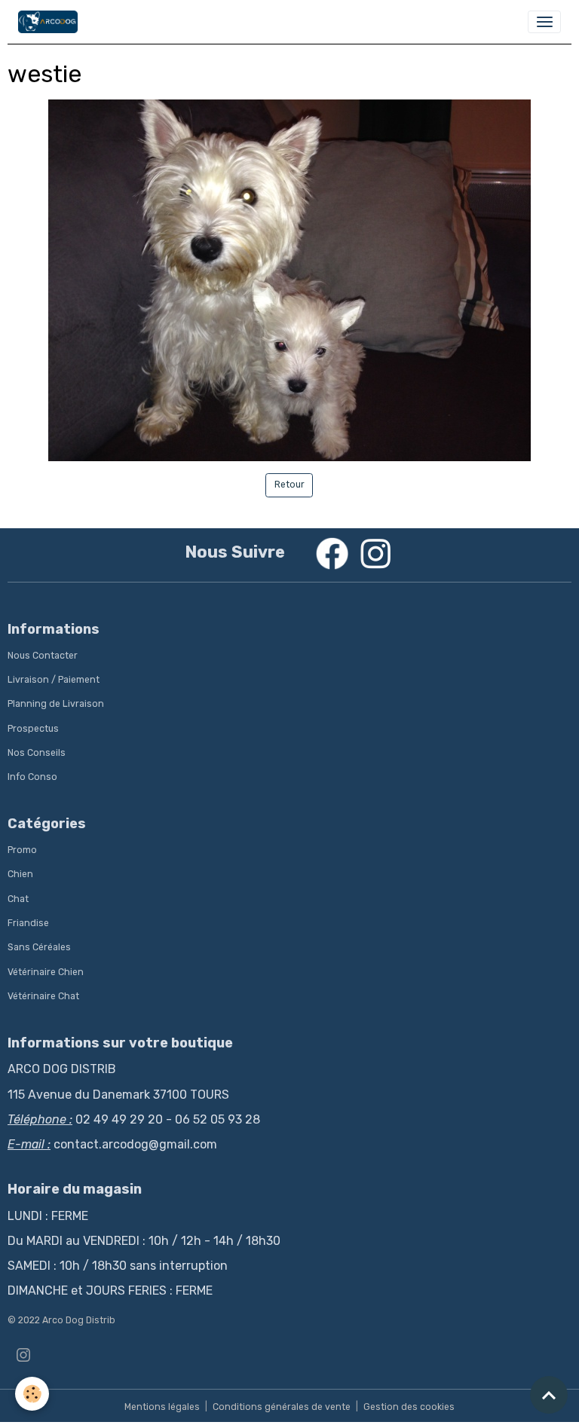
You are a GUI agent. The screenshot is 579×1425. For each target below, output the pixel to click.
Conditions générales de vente (282, 1407)
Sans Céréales (39, 947)
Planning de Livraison (56, 704)
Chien (20, 874)
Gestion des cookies (409, 1407)
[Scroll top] (549, 1395)
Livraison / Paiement (54, 679)
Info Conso (32, 777)
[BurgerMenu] (544, 22)
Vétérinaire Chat (43, 996)
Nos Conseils (37, 753)
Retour (289, 484)
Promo (22, 850)
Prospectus (33, 728)
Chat (18, 899)
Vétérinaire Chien (46, 972)
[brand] (50, 22)
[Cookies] (32, 1394)
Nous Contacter (43, 655)
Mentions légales (162, 1407)
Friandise (28, 923)
